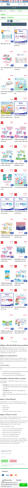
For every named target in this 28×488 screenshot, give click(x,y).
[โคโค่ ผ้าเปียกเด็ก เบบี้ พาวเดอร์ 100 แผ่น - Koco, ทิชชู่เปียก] (20, 60)
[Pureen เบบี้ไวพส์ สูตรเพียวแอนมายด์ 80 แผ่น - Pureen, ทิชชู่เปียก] (20, 203)
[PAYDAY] (14, 1)
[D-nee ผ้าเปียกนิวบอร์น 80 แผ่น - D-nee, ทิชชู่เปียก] (20, 83)
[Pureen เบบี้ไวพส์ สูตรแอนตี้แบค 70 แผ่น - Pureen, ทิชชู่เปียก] (7, 299)
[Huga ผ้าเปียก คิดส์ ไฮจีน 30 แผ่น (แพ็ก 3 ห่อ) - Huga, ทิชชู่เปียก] (20, 227)
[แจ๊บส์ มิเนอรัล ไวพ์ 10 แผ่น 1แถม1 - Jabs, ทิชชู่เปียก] (7, 179)
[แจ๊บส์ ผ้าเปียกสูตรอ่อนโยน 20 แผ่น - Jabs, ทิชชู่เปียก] (7, 60)
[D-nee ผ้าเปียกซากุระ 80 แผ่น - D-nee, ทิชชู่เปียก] (20, 179)
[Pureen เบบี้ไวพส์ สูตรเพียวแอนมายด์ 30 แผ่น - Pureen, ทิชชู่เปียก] (7, 203)
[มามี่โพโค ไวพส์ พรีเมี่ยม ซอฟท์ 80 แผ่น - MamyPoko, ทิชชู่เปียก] (20, 275)
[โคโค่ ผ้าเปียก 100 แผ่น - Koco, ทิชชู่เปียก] (7, 36)
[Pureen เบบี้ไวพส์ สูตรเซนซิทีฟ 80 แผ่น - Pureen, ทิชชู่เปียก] (20, 36)
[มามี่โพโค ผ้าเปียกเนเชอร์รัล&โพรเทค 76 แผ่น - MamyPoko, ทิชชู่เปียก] (20, 155)
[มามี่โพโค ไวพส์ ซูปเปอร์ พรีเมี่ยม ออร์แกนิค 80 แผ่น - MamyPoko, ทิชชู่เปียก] (7, 227)
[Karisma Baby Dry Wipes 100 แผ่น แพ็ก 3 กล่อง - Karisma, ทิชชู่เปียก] (20, 323)
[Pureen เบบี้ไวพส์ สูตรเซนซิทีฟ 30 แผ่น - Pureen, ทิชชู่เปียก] (20, 107)
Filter (14, 24)
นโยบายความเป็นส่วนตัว (4, 465)
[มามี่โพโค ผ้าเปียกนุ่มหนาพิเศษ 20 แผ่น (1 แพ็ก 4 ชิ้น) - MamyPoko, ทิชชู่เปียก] (7, 155)
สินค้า (13, 7)
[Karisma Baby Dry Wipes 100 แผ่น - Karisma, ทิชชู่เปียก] (20, 299)
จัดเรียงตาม (8, 27)
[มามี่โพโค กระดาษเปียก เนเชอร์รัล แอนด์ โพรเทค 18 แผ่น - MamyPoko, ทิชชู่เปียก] (7, 323)
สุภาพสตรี (13, 461)
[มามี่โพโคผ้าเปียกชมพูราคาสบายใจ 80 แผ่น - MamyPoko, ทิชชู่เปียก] (7, 251)
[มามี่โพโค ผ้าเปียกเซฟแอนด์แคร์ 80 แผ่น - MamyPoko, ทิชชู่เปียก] (7, 131)
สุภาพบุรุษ (4, 461)
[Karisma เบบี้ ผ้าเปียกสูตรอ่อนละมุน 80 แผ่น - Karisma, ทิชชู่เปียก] (7, 83)
